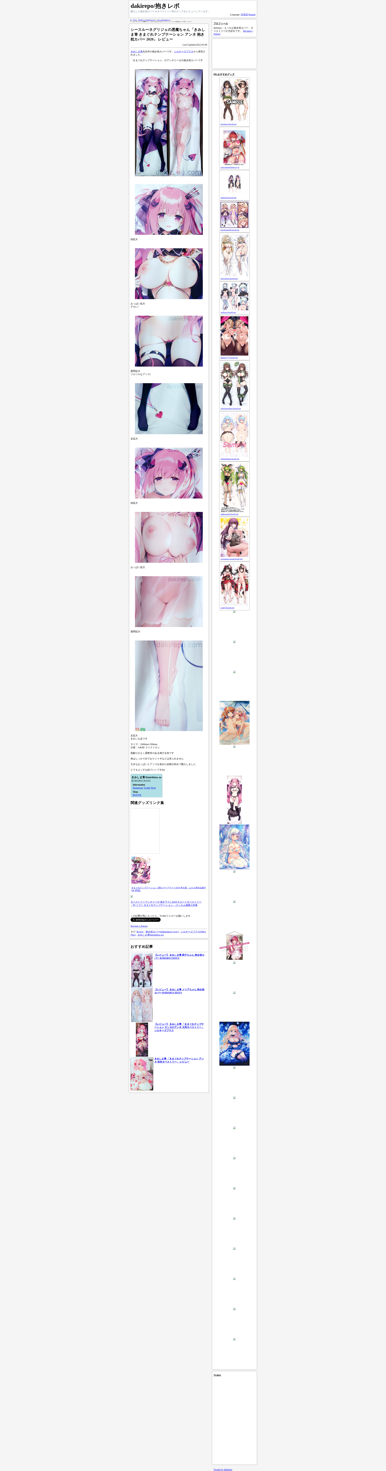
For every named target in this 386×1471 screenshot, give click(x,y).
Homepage (138, 788)
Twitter (147, 788)
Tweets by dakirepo (223, 1469)
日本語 (244, 14)
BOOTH (137, 795)
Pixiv (153, 788)
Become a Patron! (139, 926)
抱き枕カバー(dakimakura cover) (162, 931)
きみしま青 (137, 51)
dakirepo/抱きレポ (155, 5)
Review (140, 931)
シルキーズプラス (183, 51)
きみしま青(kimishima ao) (150, 935)
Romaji (251, 14)
